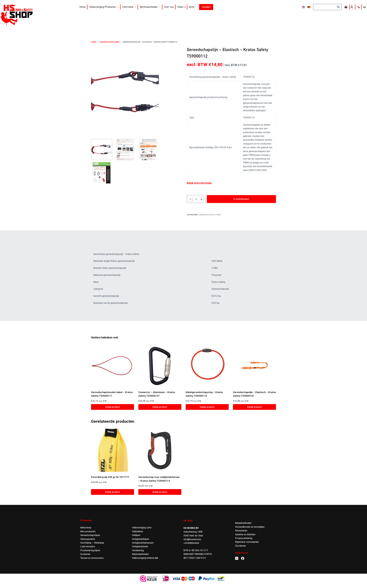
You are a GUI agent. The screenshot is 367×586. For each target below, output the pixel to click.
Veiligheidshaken (140, 539)
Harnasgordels (87, 539)
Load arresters (87, 546)
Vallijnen (136, 535)
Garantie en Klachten (245, 534)
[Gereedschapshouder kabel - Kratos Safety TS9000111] (112, 365)
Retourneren (241, 530)
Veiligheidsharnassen (143, 542)
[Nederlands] (303, 7)
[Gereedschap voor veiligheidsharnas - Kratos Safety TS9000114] (159, 450)
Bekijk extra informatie (199, 183)
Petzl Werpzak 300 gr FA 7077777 (110, 477)
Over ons (169, 7)
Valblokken (137, 531)
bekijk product (112, 407)
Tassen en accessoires (92, 558)
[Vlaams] (309, 7)
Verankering (138, 550)
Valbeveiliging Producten (102, 7)
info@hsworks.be (192, 539)
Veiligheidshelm (140, 546)
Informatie (127, 7)
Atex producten (87, 531)
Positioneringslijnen (90, 550)
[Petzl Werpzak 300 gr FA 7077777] (112, 450)
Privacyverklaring (243, 538)
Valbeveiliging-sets (142, 527)
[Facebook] (242, 558)
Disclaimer (240, 545)
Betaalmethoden (243, 523)
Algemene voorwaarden (247, 542)
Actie (191, 7)
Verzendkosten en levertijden (249, 527)
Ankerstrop (85, 527)
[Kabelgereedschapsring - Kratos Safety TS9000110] (207, 365)
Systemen (85, 554)
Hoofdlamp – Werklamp (92, 542)
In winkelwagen (241, 199)
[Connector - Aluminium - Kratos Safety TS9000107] (159, 365)
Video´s (181, 7)
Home (82, 7)
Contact (206, 7)
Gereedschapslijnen (210, 215)
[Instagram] (236, 558)
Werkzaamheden (149, 7)
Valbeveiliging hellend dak (145, 558)
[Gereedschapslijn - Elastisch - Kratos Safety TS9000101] (254, 365)
